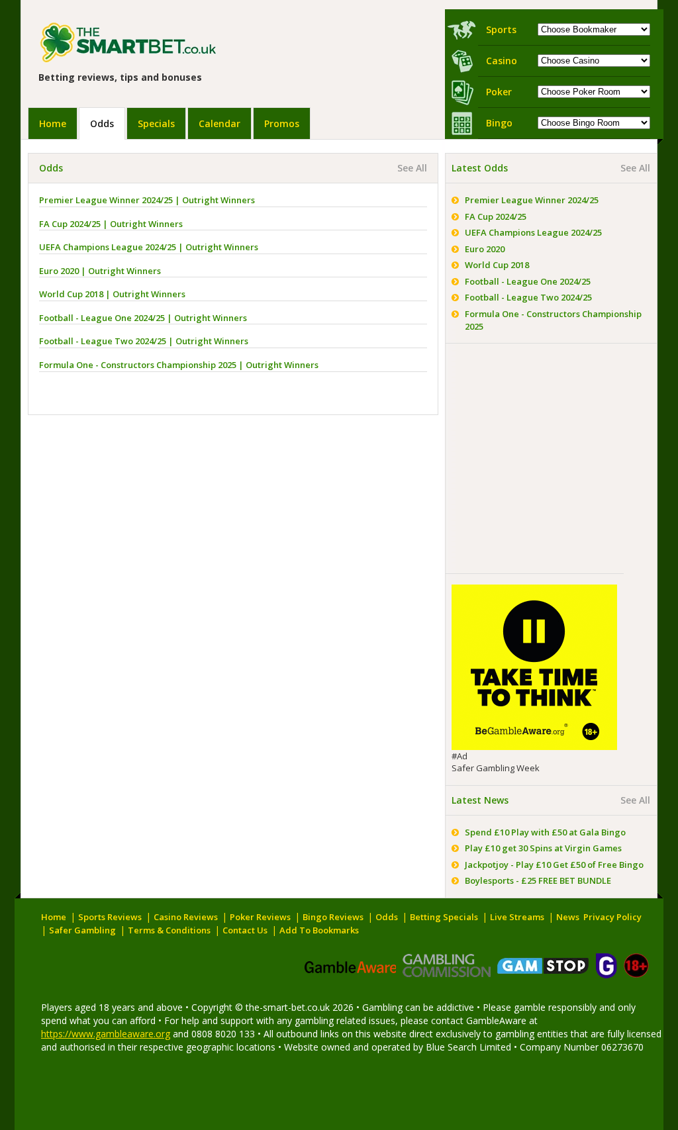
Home (52, 123)
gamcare (606, 965)
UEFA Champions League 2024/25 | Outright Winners (148, 247)
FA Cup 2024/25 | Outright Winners (111, 224)
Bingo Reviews (333, 917)
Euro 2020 (485, 249)
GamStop (543, 965)
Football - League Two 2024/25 (528, 297)
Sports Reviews (110, 917)
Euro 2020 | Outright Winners (100, 271)
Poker (499, 91)
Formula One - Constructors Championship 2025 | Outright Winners (178, 365)
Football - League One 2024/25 (528, 281)
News (567, 917)
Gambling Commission (446, 965)
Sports (501, 29)
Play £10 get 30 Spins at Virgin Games (543, 848)
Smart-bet (155, 42)
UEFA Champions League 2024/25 (533, 232)
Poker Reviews (260, 917)
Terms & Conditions (169, 930)
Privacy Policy (612, 917)
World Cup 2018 (497, 265)
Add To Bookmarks (319, 930)
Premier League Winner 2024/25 (532, 200)
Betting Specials (444, 917)
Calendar (219, 123)
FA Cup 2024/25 (495, 216)
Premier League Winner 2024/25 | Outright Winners (147, 200)
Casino (501, 60)
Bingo (499, 123)
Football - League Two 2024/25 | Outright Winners (143, 341)
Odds (102, 123)
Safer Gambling (82, 930)
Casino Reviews (186, 917)
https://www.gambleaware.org (105, 1033)
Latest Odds (480, 168)
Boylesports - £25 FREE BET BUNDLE (538, 880)
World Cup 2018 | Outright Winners (112, 294)
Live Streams (517, 917)
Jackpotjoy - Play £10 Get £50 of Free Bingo (554, 865)
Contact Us (244, 930)
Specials (156, 123)
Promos (281, 123)
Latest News (480, 800)
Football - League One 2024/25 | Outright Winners (143, 318)
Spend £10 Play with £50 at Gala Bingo (545, 832)
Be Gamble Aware (349, 965)
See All (412, 168)
